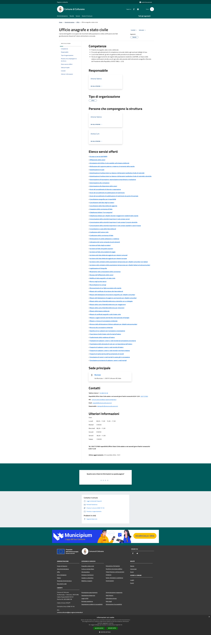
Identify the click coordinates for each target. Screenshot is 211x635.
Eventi (132, 583)
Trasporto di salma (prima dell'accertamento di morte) (107, 354)
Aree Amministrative (63, 569)
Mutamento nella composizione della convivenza (105, 272)
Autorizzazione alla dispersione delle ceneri (103, 186)
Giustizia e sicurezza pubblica (114, 569)
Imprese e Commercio (87, 575)
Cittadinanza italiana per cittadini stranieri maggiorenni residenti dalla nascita (114, 216)
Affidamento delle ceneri (97, 160)
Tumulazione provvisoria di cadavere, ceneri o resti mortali (108, 360)
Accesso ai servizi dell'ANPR (98, 156)
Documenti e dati (62, 584)
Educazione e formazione (113, 566)
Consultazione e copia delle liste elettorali (103, 229)
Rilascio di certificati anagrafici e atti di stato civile (105, 314)
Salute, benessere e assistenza (114, 578)
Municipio (97, 375)
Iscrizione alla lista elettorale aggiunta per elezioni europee (108, 258)
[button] (105, 632)
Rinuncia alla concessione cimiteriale (101, 327)
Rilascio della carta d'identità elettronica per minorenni (107, 308)
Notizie (132, 566)
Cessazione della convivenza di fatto (101, 209)
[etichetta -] (108, 480)
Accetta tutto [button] (99, 628)
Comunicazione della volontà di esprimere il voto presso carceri (110, 219)
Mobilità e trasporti (86, 581)
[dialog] (105, 625)
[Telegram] (137, 9)
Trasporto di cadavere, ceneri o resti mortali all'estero (106, 347)
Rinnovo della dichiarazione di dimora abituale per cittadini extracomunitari (113, 324)
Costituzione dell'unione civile (99, 232)
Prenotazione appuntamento (89, 592)
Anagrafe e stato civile (87, 566)
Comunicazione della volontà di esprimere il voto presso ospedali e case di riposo (115, 225)
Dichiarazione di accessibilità (114, 604)
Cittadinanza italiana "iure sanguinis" (101, 212)
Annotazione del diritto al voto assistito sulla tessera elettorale (109, 163)
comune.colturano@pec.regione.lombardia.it (104, 400)
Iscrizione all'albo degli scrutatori (100, 245)
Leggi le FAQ (84, 598)
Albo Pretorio (109, 595)
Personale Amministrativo (64, 581)
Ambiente (108, 575)
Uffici (77, 22)
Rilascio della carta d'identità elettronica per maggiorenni (108, 304)
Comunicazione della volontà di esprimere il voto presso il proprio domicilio (113, 222)
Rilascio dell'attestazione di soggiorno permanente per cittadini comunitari (113, 298)
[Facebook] (133, 9)
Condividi (133, 30)
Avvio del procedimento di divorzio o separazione (105, 189)
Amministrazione (69, 22)
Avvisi (132, 572)
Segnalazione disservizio (88, 595)
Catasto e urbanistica (87, 578)
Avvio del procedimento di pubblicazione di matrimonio (107, 193)
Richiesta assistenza (87, 601)
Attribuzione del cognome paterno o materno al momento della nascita (112, 166)
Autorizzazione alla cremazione (99, 183)
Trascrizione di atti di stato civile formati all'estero (105, 334)
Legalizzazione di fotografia (98, 268)
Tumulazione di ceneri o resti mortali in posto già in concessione (110, 357)
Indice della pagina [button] (65, 43)
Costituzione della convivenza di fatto (101, 235)
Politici (59, 578)
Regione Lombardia (62, 2)
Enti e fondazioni (61, 575)
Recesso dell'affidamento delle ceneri (101, 275)
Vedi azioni (141, 30)
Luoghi (132, 580)
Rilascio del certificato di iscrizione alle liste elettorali (106, 291)
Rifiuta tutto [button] (112, 628)
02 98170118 (104, 393)
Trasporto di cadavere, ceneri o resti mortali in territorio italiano (110, 350)
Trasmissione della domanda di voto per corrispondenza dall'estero (111, 344)
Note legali (109, 601)
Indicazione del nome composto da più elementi (105, 242)
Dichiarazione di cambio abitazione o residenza (104, 239)
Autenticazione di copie (97, 170)
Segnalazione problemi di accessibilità (91, 604)
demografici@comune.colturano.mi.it (107, 406)
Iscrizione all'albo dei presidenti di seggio (102, 252)
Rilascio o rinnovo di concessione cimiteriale (103, 321)
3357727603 (144, 396)
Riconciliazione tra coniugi (98, 285)
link (121, 624)
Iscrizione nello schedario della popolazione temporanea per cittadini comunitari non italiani (119, 262)
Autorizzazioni (110, 581)
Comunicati (133, 569)
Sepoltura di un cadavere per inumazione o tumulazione (107, 331)
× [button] (209, 616)
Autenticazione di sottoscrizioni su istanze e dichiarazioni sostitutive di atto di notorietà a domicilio (120, 176)
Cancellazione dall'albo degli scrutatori (102, 202)
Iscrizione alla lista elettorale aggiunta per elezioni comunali (108, 255)
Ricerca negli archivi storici (98, 281)
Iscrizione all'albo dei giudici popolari (101, 248)
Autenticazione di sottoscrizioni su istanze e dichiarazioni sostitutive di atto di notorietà (117, 173)
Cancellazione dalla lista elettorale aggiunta (103, 206)
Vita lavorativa (85, 572)
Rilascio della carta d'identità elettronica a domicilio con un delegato (111, 301)
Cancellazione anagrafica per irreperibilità (103, 199)
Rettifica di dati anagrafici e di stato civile (102, 278)
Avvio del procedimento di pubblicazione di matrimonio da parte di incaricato (114, 196)
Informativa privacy (111, 598)
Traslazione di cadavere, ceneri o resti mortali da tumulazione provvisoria (113, 341)
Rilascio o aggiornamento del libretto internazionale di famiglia (109, 318)
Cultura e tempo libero (87, 569)
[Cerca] (152, 9)
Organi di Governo (62, 566)
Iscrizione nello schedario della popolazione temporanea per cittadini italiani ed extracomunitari (120, 265)
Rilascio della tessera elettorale (99, 311)
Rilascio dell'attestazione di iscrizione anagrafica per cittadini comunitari (112, 295)
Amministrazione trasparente (114, 592)
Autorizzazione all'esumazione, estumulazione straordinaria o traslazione (113, 179)
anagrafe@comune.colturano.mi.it (102, 403)
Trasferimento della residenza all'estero (102, 337)
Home (60, 22)
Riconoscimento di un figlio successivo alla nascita (105, 288)
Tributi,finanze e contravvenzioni (115, 572)
